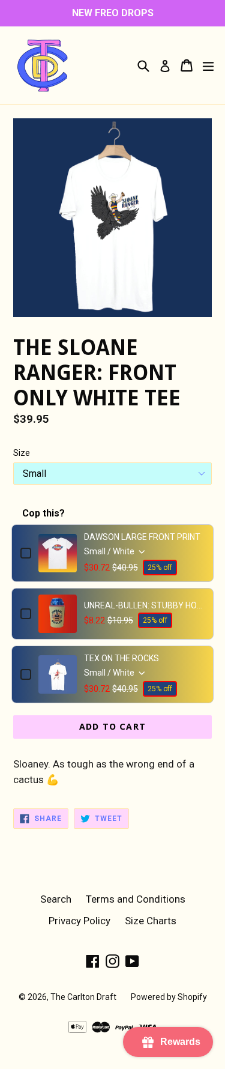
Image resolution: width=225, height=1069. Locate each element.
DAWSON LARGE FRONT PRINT (142, 537)
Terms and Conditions (135, 899)
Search (55, 899)
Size (21, 452)
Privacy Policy (79, 921)
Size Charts (150, 921)
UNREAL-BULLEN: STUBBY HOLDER (144, 605)
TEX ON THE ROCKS (121, 658)
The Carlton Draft (83, 997)
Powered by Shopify (169, 997)
